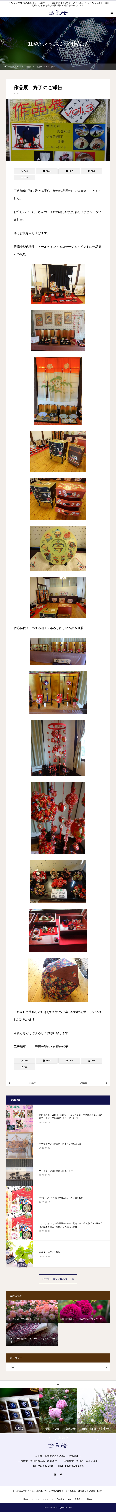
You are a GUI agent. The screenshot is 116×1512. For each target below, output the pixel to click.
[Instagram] (54, 1474)
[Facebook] (61, 1474)
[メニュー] (111, 12)
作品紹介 (60, 1499)
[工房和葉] (58, 1445)
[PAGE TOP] (58, 1384)
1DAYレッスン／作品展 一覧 (58, 1279)
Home (25, 1499)
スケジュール (48, 1499)
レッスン (35, 1499)
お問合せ (89, 1499)
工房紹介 (78, 1499)
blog (12, 1367)
